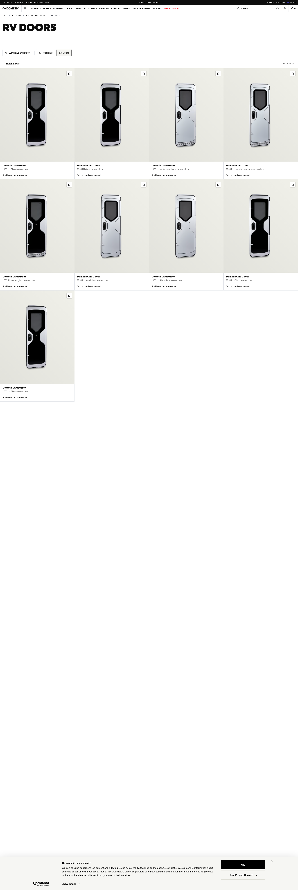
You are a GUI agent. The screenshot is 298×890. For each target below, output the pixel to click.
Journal (157, 8)
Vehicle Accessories (86, 8)
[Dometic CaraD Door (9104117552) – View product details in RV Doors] (186, 123)
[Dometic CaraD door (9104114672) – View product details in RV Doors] (186, 235)
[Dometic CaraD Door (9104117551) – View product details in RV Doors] (261, 123)
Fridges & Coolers (41, 8)
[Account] (285, 8)
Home (4, 15)
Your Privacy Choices (241, 875)
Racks (70, 8)
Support (271, 2)
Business (280, 2)
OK (243, 864)
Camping (104, 8)
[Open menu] (25, 8)
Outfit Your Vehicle (149, 2)
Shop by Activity (141, 8)
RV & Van (115, 8)
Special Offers (171, 8)
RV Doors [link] (55, 15)
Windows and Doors (35, 15)
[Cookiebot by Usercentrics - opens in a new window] (41, 884)
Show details (69, 884)
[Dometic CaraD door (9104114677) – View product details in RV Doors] (111, 235)
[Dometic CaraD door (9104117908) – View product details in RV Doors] (111, 123)
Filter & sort (13, 63)
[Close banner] (272, 861)
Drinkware (59, 8)
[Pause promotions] (4, 2)
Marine (127, 8)
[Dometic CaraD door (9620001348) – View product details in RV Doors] (37, 123)
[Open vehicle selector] (277, 8)
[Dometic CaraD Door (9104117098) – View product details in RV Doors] (37, 235)
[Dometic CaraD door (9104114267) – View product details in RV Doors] (261, 235)
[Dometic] (10, 8)
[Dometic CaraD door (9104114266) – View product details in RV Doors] (37, 346)
